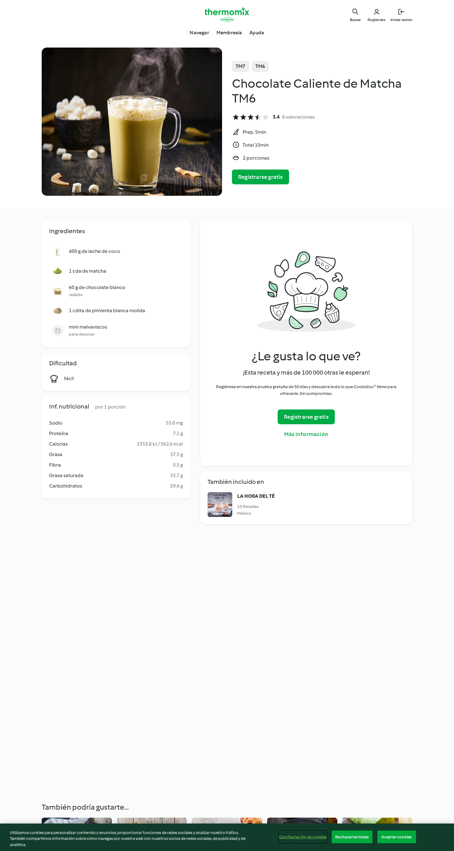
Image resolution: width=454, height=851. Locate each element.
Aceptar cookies (396, 836)
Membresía (229, 33)
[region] (227, 837)
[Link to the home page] (227, 14)
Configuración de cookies (303, 836)
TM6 (260, 66)
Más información (306, 434)
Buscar (355, 20)
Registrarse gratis (260, 177)
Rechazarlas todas (352, 836)
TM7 (241, 66)
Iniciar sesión (401, 20)
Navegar (199, 33)
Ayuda (257, 33)
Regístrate (376, 20)
